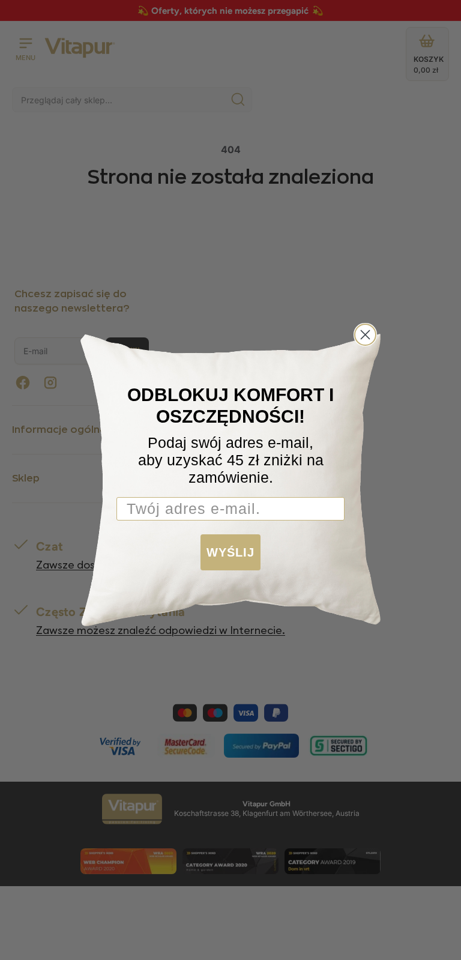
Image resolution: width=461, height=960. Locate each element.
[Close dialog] (365, 334)
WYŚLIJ (230, 552)
